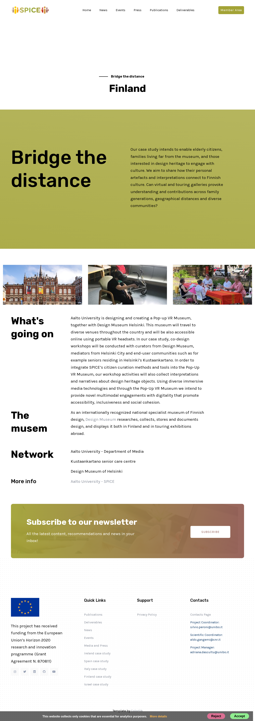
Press (137, 10)
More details (158, 716)
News (103, 10)
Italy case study (95, 669)
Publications (159, 10)
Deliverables (185, 10)
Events (120, 10)
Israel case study (96, 684)
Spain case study (96, 661)
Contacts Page (200, 614)
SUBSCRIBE (210, 532)
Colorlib (137, 711)
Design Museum (100, 419)
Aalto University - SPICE (93, 481)
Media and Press (96, 645)
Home (86, 10)
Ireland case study (97, 653)
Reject (216, 716)
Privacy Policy (147, 614)
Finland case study (97, 676)
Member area (231, 10)
